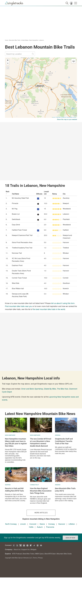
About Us (17, 549)
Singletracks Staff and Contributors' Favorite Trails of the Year (64, 441)
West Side (15, 283)
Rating (54, 194)
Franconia (50, 527)
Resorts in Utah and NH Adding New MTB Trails (14, 489)
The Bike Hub (62, 388)
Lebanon (41, 40)
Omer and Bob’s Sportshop (32, 388)
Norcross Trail (17, 253)
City (64, 194)
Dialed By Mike (50, 388)
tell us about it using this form (62, 303)
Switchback (16, 219)
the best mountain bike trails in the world (49, 309)
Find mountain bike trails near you (18, 306)
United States (24, 40)
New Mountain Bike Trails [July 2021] (65, 489)
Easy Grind (16, 224)
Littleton (72, 524)
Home (6, 40)
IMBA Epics (39, 553)
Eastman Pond (17, 265)
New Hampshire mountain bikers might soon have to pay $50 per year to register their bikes (16, 442)
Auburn (40, 527)
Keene (42, 524)
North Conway (11, 524)
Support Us (25, 549)
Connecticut (34, 485)
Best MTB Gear (50, 553)
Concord (32, 524)
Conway (51, 524)
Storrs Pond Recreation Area (22, 242)
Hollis (31, 527)
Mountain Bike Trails (14, 40)
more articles (41, 513)
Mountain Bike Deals (64, 553)
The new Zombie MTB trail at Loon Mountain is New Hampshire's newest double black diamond (40, 442)
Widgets (33, 549)
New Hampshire (33, 40)
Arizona (57, 435)
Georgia (7, 485)
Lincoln (23, 524)
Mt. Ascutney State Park (20, 198)
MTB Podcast (17, 553)
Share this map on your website (67, 119)
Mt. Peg (14, 208)
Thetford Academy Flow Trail (22, 248)
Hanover (61, 524)
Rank (7, 191)
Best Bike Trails (28, 553)
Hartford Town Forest (19, 230)
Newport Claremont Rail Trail (22, 235)
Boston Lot (16, 214)
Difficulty (39, 194)
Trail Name (15, 194)
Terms (35, 558)
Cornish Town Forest (19, 278)
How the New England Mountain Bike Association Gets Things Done (41, 490)
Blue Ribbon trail (18, 288)
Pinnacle (15, 203)
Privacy (40, 558)
